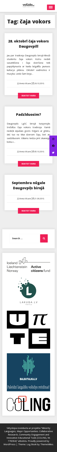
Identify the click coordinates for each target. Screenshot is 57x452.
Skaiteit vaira (28, 95)
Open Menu (51, 7)
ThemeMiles (46, 444)
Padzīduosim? (28, 114)
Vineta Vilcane (25, 83)
